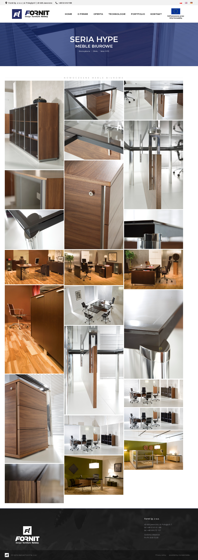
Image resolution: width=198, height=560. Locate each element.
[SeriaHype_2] (153, 100)
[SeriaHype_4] (153, 165)
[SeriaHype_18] (153, 419)
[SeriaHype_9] (153, 269)
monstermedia (184, 555)
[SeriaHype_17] (153, 393)
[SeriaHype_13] (93, 305)
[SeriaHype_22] (34, 483)
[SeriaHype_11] (93, 267)
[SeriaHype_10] (34, 267)
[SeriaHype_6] (34, 189)
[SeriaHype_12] (34, 329)
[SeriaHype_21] (93, 475)
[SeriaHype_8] (34, 229)
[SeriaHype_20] (153, 450)
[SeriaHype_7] (153, 229)
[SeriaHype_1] (93, 100)
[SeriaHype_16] (34, 418)
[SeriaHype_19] (93, 435)
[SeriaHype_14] (153, 334)
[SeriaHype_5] (93, 204)
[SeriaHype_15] (93, 370)
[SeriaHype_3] (93, 140)
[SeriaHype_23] (34, 125)
